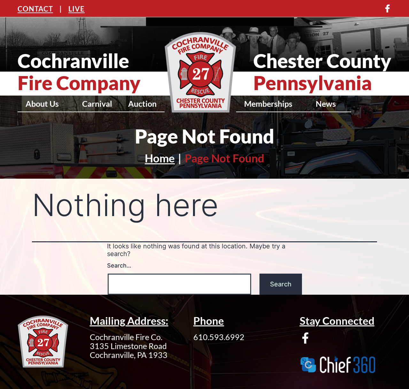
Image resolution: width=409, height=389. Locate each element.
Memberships (268, 103)
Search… (119, 265)
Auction (142, 103)
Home (160, 158)
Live (76, 8)
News (326, 103)
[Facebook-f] (305, 338)
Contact (35, 8)
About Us (42, 103)
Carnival (97, 103)
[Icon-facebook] (387, 8)
